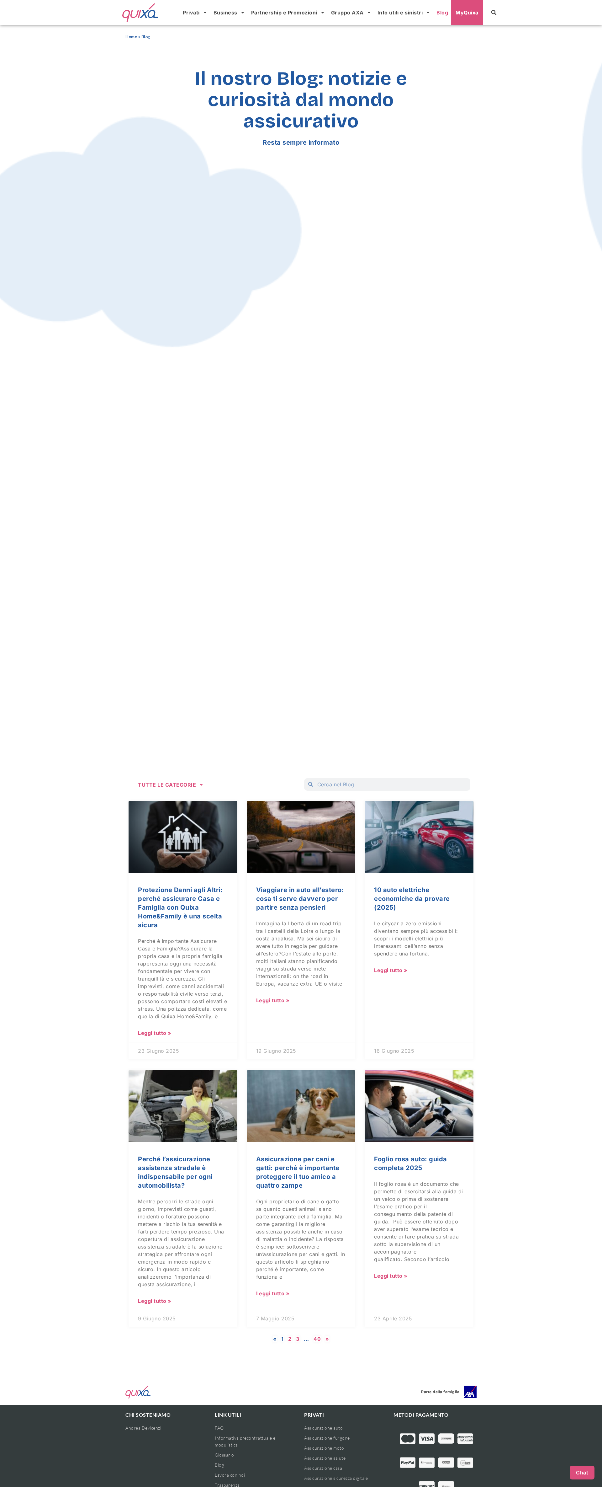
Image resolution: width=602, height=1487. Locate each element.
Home (131, 37)
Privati (191, 12)
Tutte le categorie (167, 785)
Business (225, 12)
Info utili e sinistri (400, 12)
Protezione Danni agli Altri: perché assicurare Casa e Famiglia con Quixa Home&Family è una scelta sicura (180, 907)
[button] (494, 12)
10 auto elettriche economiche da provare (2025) (412, 898)
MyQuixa (467, 12)
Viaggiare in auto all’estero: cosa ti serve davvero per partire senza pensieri (300, 898)
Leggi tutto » (155, 1033)
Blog (442, 12)
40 (317, 1339)
